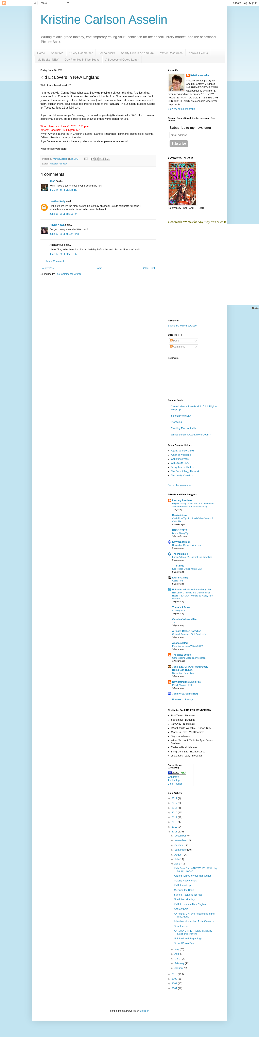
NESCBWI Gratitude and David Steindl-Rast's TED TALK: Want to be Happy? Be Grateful (192, 595)
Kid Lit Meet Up (182, 885)
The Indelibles (180, 554)
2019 (175, 798)
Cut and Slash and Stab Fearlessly (189, 634)
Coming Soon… (180, 610)
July (176, 859)
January (179, 968)
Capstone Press (180, 459)
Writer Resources (171, 52)
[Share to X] (100, 159)
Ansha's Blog (180, 643)
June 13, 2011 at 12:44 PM (64, 234)
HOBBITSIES (179, 530)
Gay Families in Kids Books (82, 59)
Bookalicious (179, 515)
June (177, 864)
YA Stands (178, 565)
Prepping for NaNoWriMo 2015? (187, 646)
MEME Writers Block (182, 685)
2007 (175, 988)
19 (173, 622)
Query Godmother (81, 52)
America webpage (181, 454)
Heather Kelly (57, 201)
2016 (175, 808)
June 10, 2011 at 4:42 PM (63, 190)
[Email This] (93, 159)
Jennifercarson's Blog (185, 693)
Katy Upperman (181, 542)
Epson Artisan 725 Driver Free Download (192, 557)
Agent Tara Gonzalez (182, 450)
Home (41, 52)
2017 (175, 803)
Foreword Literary (182, 699)
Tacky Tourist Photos (182, 467)
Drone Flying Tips (181, 533)
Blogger (144, 1010)
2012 (175, 826)
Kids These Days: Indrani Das (187, 569)
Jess (52, 181)
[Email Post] (86, 159)
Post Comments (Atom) (68, 274)
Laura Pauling (180, 577)
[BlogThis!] (96, 159)
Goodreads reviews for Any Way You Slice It (197, 222)
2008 (175, 983)
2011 (175, 831)
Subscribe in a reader (180, 485)
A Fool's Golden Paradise (186, 631)
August (178, 854)
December (180, 835)
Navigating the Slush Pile (186, 682)
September (180, 849)
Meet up (54, 163)
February (179, 963)
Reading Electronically (183, 428)
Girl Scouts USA (180, 463)
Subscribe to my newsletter (190, 127)
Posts (176, 340)
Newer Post (47, 268)
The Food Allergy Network (185, 471)
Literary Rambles (182, 500)
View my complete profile (181, 109)
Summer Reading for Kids (188, 894)
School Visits (107, 52)
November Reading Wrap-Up (186, 545)
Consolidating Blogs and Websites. (189, 658)
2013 (175, 822)
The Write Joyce (181, 654)
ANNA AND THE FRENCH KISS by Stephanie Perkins (193, 932)
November (180, 840)
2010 (175, 974)
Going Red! (177, 580)
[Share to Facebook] (104, 159)
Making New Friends (185, 880)
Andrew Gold (181, 909)
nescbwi (63, 163)
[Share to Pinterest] (108, 159)
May (177, 949)
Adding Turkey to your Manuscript (192, 875)
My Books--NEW (47, 59)
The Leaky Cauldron (182, 475)
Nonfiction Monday (184, 899)
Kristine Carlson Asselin (103, 19)
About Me (57, 52)
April (177, 954)
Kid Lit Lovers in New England (190, 904)
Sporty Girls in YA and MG (137, 52)
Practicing (176, 422)
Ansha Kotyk (57, 224)
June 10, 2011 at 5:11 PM (63, 213)
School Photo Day (181, 415)
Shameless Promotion (183, 673)
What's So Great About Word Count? (191, 434)
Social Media (181, 926)
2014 (175, 817)
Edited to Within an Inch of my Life (191, 589)
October (179, 845)
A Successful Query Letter (122, 59)
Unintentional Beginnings (188, 938)
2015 (175, 812)
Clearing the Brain (184, 890)
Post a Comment (55, 261)
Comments (179, 346)
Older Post (149, 268)
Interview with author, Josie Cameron (194, 921)
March (178, 958)
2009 (175, 978)
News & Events (198, 52)
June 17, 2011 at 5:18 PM (63, 254)
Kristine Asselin (199, 75)
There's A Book (181, 607)
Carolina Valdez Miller (184, 619)
